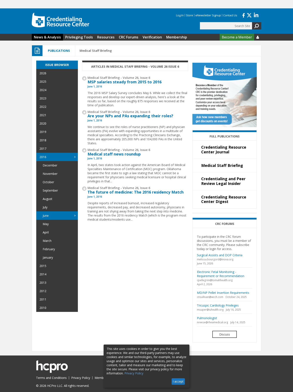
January (48, 257)
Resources (106, 37)
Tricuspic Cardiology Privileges (218, 305)
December (50, 165)
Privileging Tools (79, 37)
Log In (180, 15)
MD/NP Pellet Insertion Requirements (223, 293)
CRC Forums (128, 37)
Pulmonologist (207, 318)
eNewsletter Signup (208, 15)
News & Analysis (47, 37)
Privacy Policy (80, 378)
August (47, 199)
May (46, 224)
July (45, 207)
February (49, 249)
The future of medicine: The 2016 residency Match (136, 192)
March (47, 241)
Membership (176, 37)
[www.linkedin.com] (256, 15)
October (48, 182)
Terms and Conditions (51, 378)
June (46, 216)
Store (189, 15)
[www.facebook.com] (243, 15)
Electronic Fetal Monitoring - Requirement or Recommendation (220, 274)
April (46, 232)
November (50, 174)
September (50, 190)
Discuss (224, 334)
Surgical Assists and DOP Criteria (219, 255)
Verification (152, 37)
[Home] (60, 20)
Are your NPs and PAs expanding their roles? (130, 115)
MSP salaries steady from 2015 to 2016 (125, 81)
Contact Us (230, 15)
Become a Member (237, 37)
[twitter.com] (249, 15)
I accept (178, 381)
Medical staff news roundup (114, 154)
